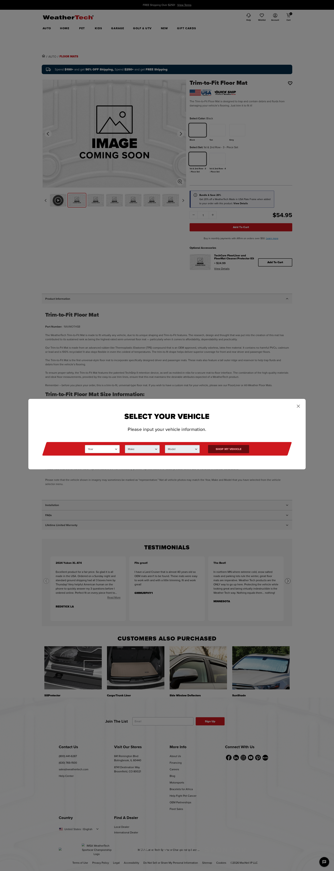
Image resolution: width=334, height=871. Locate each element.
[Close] (298, 406)
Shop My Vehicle (228, 449)
